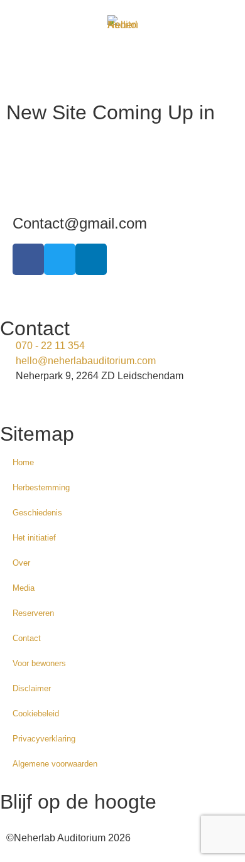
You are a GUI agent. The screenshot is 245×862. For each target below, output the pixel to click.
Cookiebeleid (36, 713)
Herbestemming (41, 487)
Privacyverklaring (44, 738)
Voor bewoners (39, 663)
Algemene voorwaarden (55, 763)
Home (23, 462)
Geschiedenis (37, 512)
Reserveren (33, 613)
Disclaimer (32, 688)
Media (24, 588)
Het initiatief (34, 537)
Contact (27, 638)
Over (21, 563)
